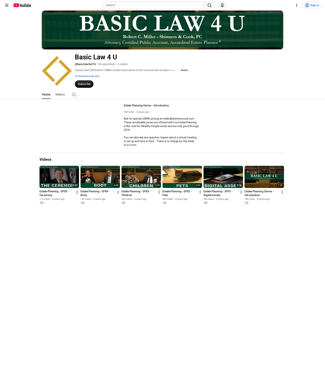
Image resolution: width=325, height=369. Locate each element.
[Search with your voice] (222, 5)
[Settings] (296, 5)
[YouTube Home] (22, 5)
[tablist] (162, 94)
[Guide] (7, 5)
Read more (130, 145)
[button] (130, 145)
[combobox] (154, 5)
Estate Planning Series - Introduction (146, 105)
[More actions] (77, 192)
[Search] (210, 5)
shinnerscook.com (88, 76)
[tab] (46, 94)
